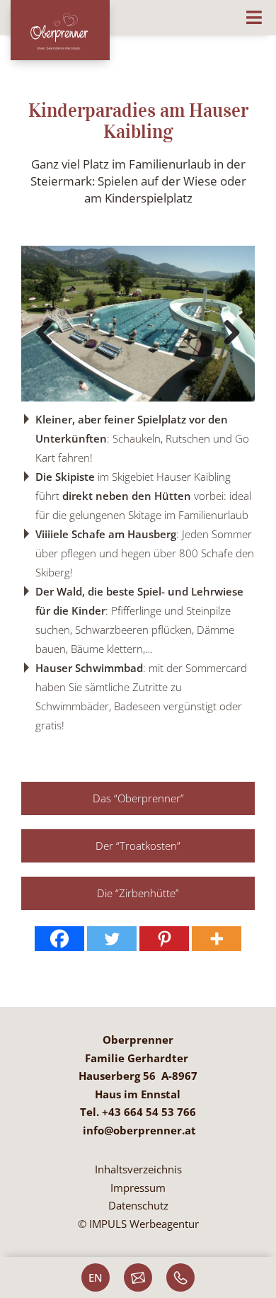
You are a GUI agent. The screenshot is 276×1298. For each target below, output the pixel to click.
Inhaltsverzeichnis (138, 1169)
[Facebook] (59, 938)
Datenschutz (138, 1205)
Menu (138, 13)
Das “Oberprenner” (138, 798)
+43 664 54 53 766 (149, 1112)
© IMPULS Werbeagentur (138, 1224)
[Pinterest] (164, 938)
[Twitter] (112, 938)
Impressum (138, 1187)
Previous (44, 332)
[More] (216, 938)
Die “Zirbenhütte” (138, 893)
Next (231, 332)
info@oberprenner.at (139, 1130)
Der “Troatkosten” (138, 845)
